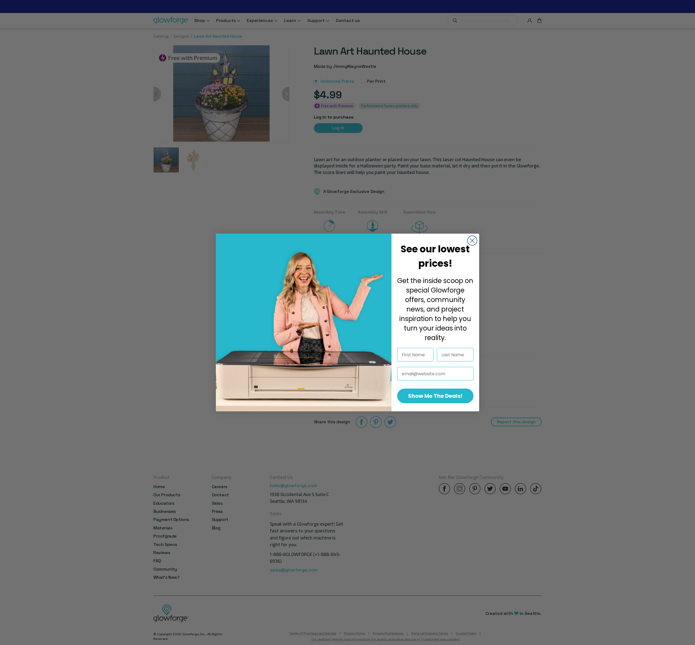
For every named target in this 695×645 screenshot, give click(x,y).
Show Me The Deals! (435, 396)
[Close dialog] (472, 240)
